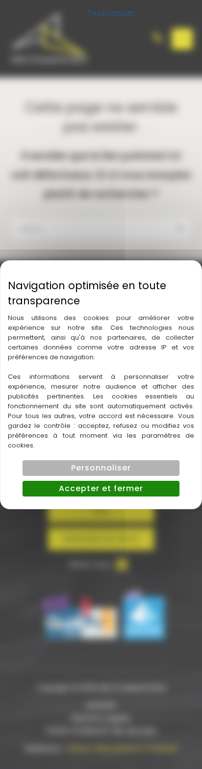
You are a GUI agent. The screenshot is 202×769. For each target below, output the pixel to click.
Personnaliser (101, 467)
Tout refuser (111, 12)
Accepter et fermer (101, 488)
